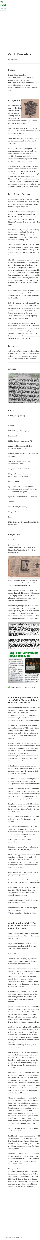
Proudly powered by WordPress (13, 1237)
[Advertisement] (20, 30)
